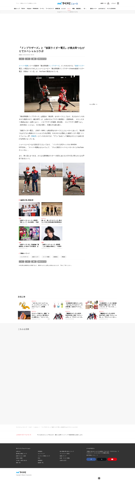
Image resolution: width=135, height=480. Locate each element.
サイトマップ (41, 453)
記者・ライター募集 (65, 458)
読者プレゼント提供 (21, 456)
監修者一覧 (40, 462)
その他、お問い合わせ (21, 460)
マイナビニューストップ (21, 427)
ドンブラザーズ (53, 66)
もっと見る (92, 104)
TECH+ (23, 8)
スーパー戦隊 (23, 66)
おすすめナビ (102, 8)
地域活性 (78, 8)
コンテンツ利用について (44, 456)
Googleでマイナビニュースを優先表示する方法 (67, 11)
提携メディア (63, 456)
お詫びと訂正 (63, 460)
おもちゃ (36, 427)
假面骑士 (55, 256)
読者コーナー (93, 8)
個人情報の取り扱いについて (67, 451)
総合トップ (17, 8)
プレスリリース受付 (65, 453)
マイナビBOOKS (111, 8)
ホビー (69, 8)
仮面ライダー (79, 66)
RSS (39, 458)
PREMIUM (35, 8)
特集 (73, 8)
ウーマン (42, 8)
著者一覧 (18, 462)
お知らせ (18, 451)
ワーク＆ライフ (50, 8)
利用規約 (40, 451)
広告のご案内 (19, 458)
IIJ (84, 8)
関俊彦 (33, 136)
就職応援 (57, 8)
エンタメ (63, 8)
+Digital (29, 8)
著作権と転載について (21, 453)
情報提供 (40, 460)
